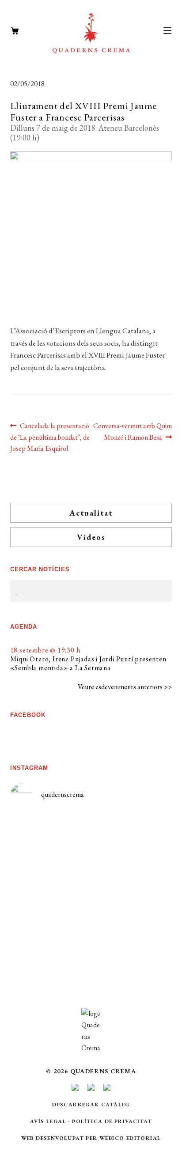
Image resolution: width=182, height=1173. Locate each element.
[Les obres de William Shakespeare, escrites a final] (50, 906)
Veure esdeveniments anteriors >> (125, 686)
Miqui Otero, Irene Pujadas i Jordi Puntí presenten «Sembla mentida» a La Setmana (88, 663)
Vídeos (91, 537)
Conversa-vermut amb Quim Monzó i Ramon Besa (132, 431)
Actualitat (91, 513)
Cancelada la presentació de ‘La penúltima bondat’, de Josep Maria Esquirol (50, 437)
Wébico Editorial (130, 1138)
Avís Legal (48, 1121)
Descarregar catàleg (91, 1104)
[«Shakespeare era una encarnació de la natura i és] (131, 886)
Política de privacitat (112, 1121)
